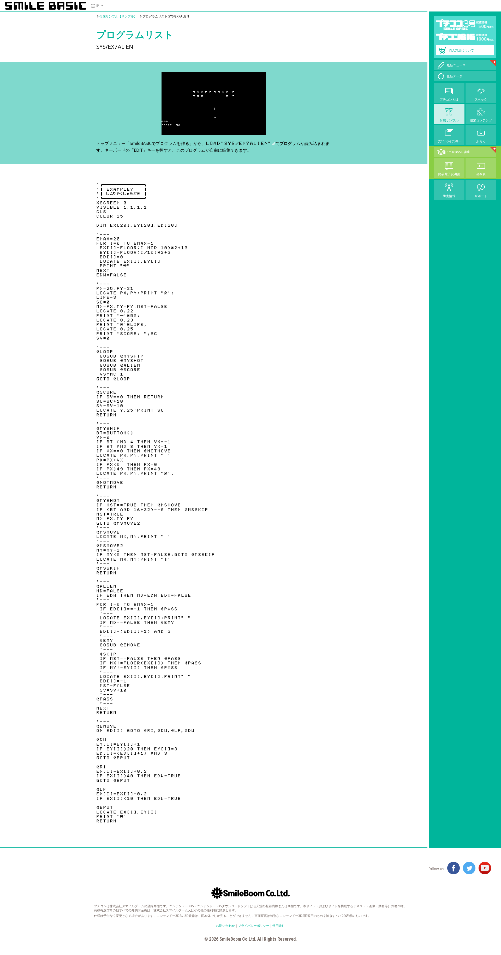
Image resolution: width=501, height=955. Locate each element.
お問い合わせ (225, 925)
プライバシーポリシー (253, 925)
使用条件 (278, 925)
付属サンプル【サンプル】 (118, 16)
